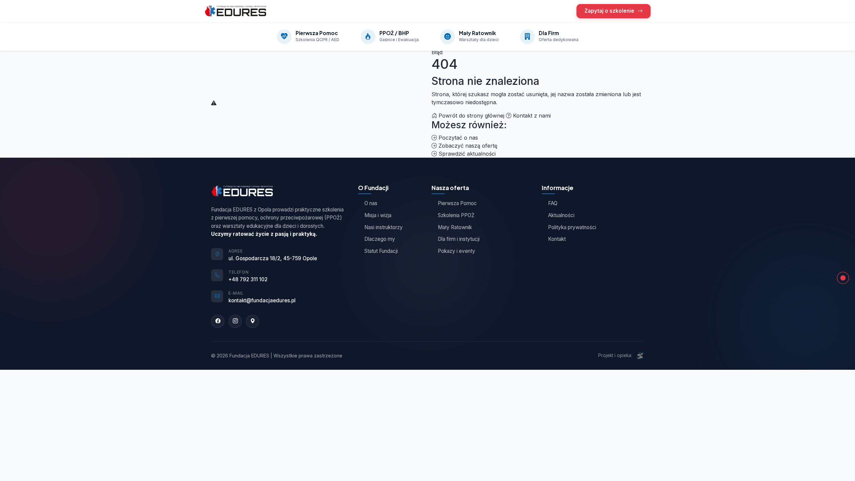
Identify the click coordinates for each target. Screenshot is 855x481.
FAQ (552, 203)
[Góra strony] (843, 203)
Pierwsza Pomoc (457, 203)
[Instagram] (235, 321)
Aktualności (561, 215)
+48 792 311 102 (248, 279)
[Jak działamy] (843, 246)
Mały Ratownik (455, 227)
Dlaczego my (379, 239)
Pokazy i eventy (456, 251)
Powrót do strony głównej (471, 115)
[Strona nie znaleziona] (843, 278)
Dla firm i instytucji (459, 239)
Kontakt (557, 239)
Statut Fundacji (381, 251)
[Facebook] (217, 321)
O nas (370, 203)
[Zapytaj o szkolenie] (843, 257)
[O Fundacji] (843, 224)
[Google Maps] (252, 321)
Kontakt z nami (531, 115)
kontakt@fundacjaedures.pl (262, 300)
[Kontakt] (843, 267)
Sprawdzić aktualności (466, 153)
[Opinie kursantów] (843, 235)
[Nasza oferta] (843, 214)
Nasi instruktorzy (383, 227)
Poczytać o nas (457, 137)
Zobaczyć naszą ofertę (467, 145)
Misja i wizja (377, 215)
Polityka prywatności (572, 227)
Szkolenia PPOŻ (456, 215)
